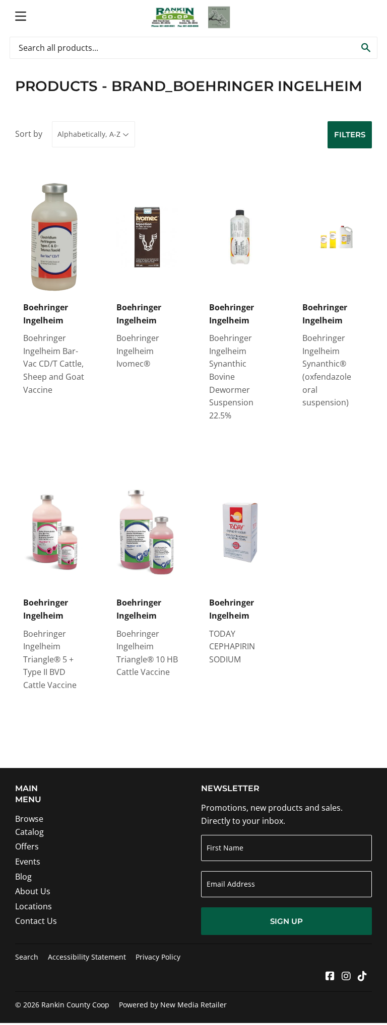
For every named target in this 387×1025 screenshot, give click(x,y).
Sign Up (286, 921)
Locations (33, 906)
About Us (32, 891)
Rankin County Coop (75, 1004)
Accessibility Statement (87, 957)
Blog (23, 876)
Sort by (28, 133)
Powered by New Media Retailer (173, 1004)
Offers (27, 846)
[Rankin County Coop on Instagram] (346, 976)
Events (27, 861)
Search (26, 957)
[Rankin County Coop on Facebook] (330, 976)
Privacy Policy (158, 957)
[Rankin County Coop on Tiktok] (362, 976)
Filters (349, 134)
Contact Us (36, 920)
